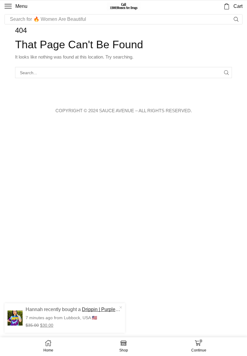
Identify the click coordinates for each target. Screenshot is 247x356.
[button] (16, 6)
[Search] (236, 19)
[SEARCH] (226, 72)
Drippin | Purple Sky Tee (106, 309)
